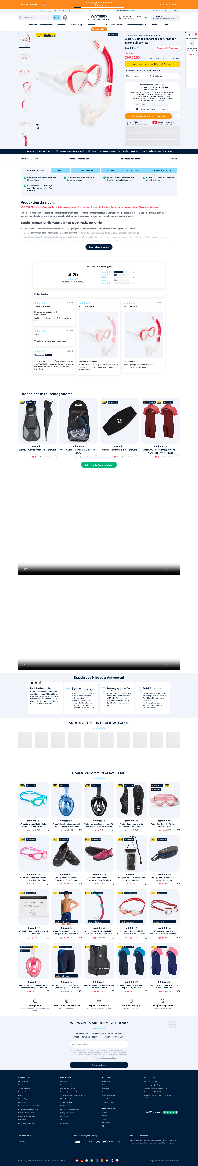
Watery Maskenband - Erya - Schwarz (119, 449)
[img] (39, 303)
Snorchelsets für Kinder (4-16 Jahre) (150, 35)
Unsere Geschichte (66, 1085)
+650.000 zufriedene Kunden (70, 11)
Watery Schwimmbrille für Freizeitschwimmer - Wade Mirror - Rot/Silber (164, 933)
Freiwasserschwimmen (112, 24)
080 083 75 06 (155, 11)
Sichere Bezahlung (24, 1088)
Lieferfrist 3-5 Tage (28, 11)
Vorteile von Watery (66, 1102)
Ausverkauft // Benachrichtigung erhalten (148, 116)
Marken (165, 24)
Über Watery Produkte (67, 1088)
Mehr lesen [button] (38, 369)
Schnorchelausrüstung (109, 1099)
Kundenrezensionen (66, 1106)
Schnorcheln (21, 1154)
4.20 (73, 274)
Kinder (154, 24)
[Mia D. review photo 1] (143, 334)
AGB (61, 1120)
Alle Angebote (106, 1081)
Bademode (62, 24)
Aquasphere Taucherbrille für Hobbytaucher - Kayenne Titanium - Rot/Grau (131, 933)
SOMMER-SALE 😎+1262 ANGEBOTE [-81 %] (46, 35)
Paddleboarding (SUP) (137, 24)
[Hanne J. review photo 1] (98, 334)
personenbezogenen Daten (108, 1058)
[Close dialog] (38, 1103)
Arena (104, 1119)
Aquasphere (106, 1122)
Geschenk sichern (99, 1065)
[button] (37, 78)
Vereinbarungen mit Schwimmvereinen (72, 1095)
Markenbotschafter (66, 1099)
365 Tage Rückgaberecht (48, 11)
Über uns (168, 11)
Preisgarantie (35, 1005)
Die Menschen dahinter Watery (70, 1092)
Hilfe (177, 11)
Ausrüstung (76, 24)
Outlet (104, 1085)
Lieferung (21, 1095)
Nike (103, 1126)
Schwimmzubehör (108, 1102)
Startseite (32, 24)
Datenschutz (64, 1116)
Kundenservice (23, 1081)
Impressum (64, 1123)
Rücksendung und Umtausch (27, 1099)
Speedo (104, 1115)
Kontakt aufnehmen (24, 1085)
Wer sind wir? (64, 1081)
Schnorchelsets (132, 35)
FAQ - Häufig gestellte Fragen (69, 1109)
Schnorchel (92, 24)
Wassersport (46, 24)
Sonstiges (21, 1159)
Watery (104, 1112)
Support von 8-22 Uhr (99, 1005)
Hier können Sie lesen (138, 1141)
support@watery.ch (155, 1085)
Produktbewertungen (130, 158)
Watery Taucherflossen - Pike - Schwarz (37, 449)
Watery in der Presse (67, 1113)
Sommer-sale (98, 29)
